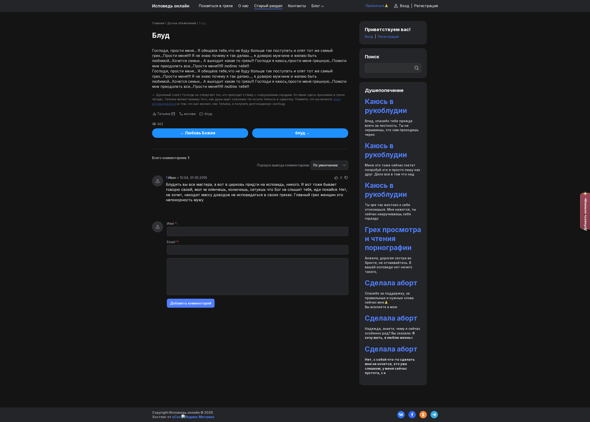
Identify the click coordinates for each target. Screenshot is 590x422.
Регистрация (426, 5)
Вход (404, 5)
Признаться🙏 (377, 6)
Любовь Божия (200, 133)
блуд (208, 114)
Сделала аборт (391, 283)
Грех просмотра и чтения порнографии (393, 238)
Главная (158, 23)
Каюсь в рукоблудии (386, 106)
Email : (173, 242)
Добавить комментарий (190, 303)
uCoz (176, 417)
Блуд (202, 23)
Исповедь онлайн (170, 5)
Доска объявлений (181, 23)
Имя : (172, 223)
